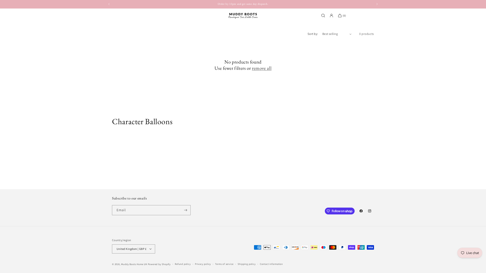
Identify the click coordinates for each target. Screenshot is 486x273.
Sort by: (313, 34)
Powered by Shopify (159, 264)
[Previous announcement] (109, 4)
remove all (261, 68)
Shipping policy (247, 264)
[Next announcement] (377, 4)
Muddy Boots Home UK (134, 264)
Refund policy (183, 264)
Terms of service (224, 264)
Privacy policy (203, 264)
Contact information (271, 264)
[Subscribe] (185, 210)
